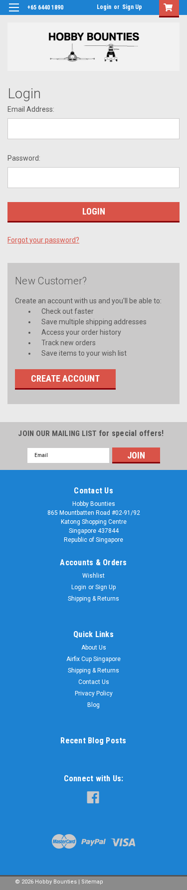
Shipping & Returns (93, 598)
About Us (93, 647)
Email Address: (30, 109)
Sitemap (92, 882)
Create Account (65, 378)
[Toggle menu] (13, 13)
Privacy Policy (94, 693)
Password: (23, 158)
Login (104, 6)
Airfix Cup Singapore (93, 659)
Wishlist (93, 575)
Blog (93, 704)
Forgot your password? (43, 240)
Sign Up (132, 6)
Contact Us (93, 681)
